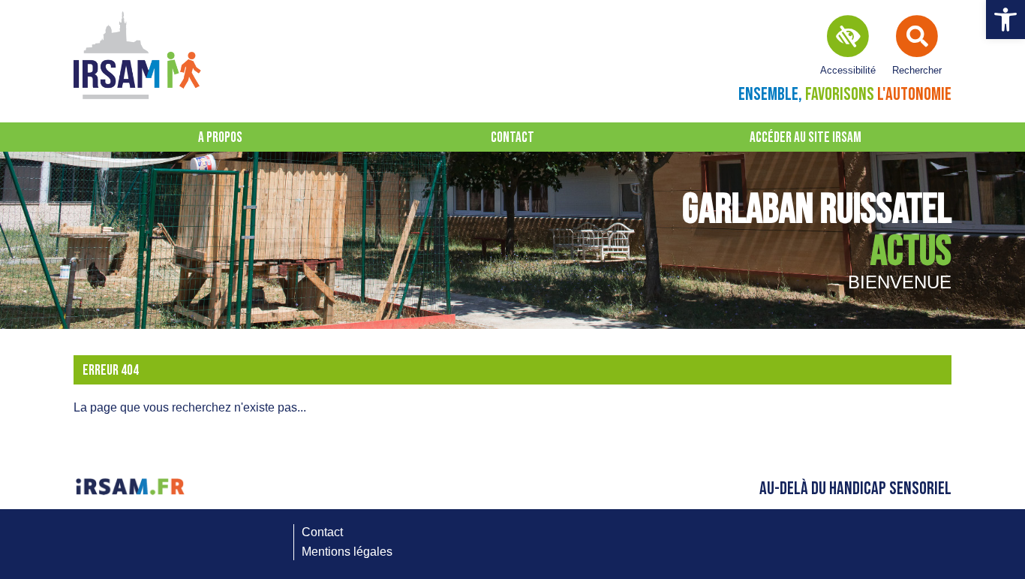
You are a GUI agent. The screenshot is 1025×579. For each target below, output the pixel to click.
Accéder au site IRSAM (805, 137)
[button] (1005, 19)
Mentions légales (347, 551)
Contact (512, 137)
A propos (220, 137)
